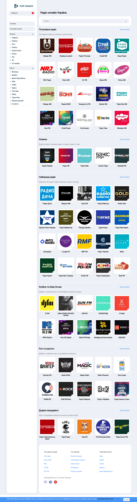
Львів (14, 85)
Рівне (14, 94)
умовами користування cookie (108, 499)
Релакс (14, 47)
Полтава (15, 91)
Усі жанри (16, 63)
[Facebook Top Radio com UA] (50, 483)
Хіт (13, 60)
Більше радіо (125, 29)
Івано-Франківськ (18, 78)
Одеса (14, 88)
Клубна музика (76, 456)
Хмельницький (17, 101)
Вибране (14, 13)
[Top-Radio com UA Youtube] (55, 483)
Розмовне (74, 468)
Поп (13, 44)
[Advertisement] (85, 5)
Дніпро (14, 75)
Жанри (13, 34)
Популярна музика (78, 460)
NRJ (45, 464)
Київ (13, 81)
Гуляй (46, 468)
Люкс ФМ (47, 460)
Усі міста (15, 104)
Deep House (16, 50)
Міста (12, 68)
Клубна (14, 41)
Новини (15, 38)
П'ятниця (47, 456)
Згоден (126, 499)
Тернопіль (16, 97)
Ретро (14, 54)
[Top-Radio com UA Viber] (45, 483)
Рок (13, 57)
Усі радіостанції (16, 29)
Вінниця (15, 72)
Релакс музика (76, 471)
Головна (13, 24)
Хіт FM (46, 471)
